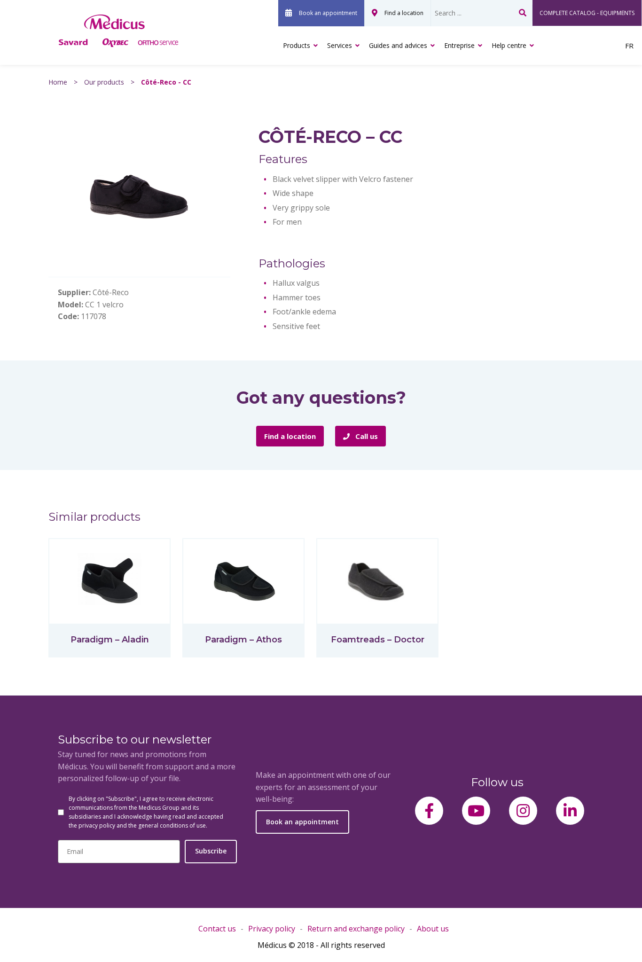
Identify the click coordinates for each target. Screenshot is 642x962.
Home (57, 82)
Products (296, 45)
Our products (104, 82)
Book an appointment (328, 13)
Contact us (217, 928)
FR (629, 45)
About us (433, 928)
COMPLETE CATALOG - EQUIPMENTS (587, 13)
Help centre (509, 45)
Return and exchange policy (356, 928)
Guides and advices (398, 45)
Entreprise (459, 45)
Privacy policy (271, 928)
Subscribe (211, 850)
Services (339, 45)
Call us (365, 436)
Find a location (403, 13)
